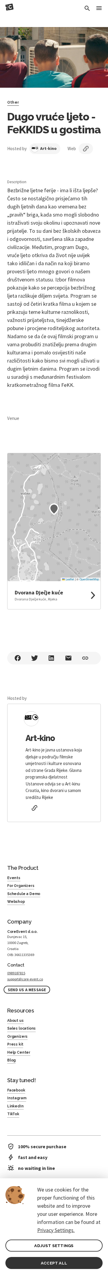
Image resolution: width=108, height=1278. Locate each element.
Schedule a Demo (23, 894)
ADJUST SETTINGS (54, 1245)
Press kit (15, 1044)
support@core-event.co (25, 979)
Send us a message (27, 989)
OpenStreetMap (89, 579)
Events (13, 878)
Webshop (16, 902)
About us (15, 1020)
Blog (11, 1060)
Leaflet (69, 579)
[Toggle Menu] (99, 9)
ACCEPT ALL (54, 1263)
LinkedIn (15, 1106)
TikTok (13, 1114)
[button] (54, 509)
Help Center (18, 1052)
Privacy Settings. (56, 1230)
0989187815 (16, 973)
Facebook (16, 1090)
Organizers (17, 1036)
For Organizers (20, 886)
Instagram (16, 1098)
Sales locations (21, 1028)
